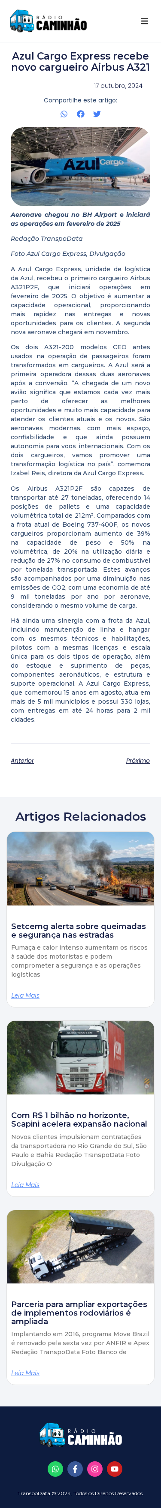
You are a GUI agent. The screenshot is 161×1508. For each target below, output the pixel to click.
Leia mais (25, 995)
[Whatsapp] (55, 1469)
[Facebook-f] (75, 1469)
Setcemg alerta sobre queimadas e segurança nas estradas (78, 931)
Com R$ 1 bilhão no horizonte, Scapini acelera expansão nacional (79, 1120)
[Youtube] (114, 1469)
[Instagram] (95, 1469)
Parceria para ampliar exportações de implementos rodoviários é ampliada (79, 1313)
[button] (144, 21)
